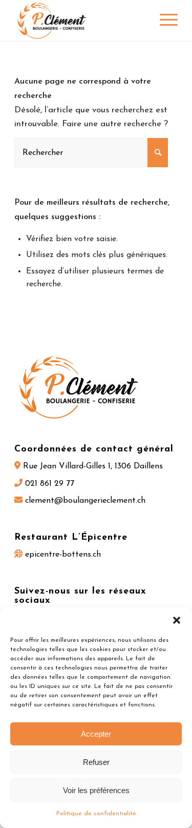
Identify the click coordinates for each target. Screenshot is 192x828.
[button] (177, 620)
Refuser (96, 762)
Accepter (96, 734)
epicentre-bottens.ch (62, 554)
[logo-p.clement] (79, 20)
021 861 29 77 (48, 484)
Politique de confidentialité (96, 814)
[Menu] (164, 20)
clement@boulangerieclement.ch (84, 501)
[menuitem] (164, 20)
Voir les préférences (96, 790)
